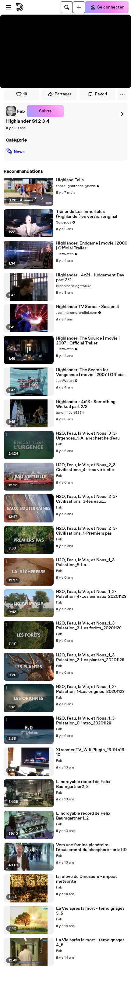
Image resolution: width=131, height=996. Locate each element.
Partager (63, 94)
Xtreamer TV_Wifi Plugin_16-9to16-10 (91, 752)
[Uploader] (79, 7)
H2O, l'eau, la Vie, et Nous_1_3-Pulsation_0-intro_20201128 (86, 721)
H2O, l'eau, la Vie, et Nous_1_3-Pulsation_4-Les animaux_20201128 (91, 594)
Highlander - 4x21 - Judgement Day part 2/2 (90, 277)
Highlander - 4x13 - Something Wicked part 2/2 (85, 404)
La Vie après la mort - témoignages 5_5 (90, 911)
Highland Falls (70, 180)
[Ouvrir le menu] (8, 7)
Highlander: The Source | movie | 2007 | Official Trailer (88, 341)
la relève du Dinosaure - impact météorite (86, 879)
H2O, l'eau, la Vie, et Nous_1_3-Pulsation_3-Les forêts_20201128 (89, 626)
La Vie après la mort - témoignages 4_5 (90, 942)
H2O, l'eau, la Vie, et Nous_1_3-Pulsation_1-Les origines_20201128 (90, 689)
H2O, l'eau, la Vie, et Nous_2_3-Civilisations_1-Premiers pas (86, 531)
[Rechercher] (67, 7)
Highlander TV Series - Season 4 (87, 306)
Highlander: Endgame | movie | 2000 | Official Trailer (91, 246)
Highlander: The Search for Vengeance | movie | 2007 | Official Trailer (90, 372)
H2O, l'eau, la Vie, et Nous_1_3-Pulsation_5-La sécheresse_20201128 (86, 562)
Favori (101, 94)
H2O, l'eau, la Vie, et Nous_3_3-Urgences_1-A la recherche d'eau (88, 436)
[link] (15, 111)
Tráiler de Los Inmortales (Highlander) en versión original (86, 214)
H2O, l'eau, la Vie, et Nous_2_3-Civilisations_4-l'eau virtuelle (86, 467)
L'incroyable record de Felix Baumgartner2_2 (83, 784)
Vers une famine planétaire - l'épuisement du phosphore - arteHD (91, 847)
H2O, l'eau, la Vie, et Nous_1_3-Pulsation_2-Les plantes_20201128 (90, 657)
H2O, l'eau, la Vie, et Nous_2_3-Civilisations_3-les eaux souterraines (86, 499)
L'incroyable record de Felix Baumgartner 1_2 (83, 816)
